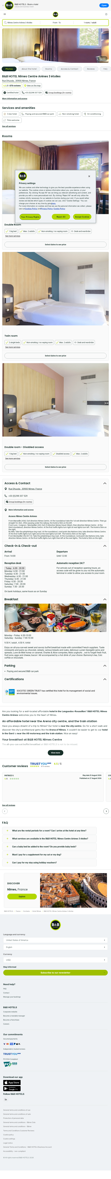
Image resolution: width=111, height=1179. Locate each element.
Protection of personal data (13, 1118)
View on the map (34, 85)
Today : (15, 568)
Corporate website (10, 1012)
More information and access (14, 98)
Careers (6, 1024)
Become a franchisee (11, 1020)
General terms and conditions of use (16, 1110)
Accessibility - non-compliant (14, 1151)
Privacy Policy (47, 208)
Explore (22, 896)
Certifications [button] (14, 679)
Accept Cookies (82, 216)
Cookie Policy (59, 208)
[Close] (3, 5)
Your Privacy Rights (30, 217)
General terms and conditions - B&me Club (19, 1122)
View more (55, 753)
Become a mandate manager (14, 1016)
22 (104, 58)
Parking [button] (9, 666)
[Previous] (5, 811)
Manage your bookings (12, 997)
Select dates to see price (55, 244)
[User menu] (106, 14)
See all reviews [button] (8, 805)
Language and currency (14, 934)
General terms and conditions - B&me (17, 1126)
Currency (7, 954)
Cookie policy (8, 1135)
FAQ (4, 989)
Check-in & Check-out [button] (20, 546)
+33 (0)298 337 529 (33, 93)
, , (19, 80)
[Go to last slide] (5, 181)
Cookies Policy (31, 208)
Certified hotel (12, 93)
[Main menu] (4, 14)
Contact (6, 993)
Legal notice (8, 1143)
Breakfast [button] (11, 599)
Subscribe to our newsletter (55, 972)
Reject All (61, 216)
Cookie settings (9, 1139)
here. (54, 203)
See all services (9, 126)
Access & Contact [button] (17, 483)
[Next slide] (106, 181)
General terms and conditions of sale (17, 1114)
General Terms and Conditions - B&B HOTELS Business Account (27, 1147)
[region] (55, 196)
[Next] (106, 811)
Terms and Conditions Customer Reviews (18, 1131)
